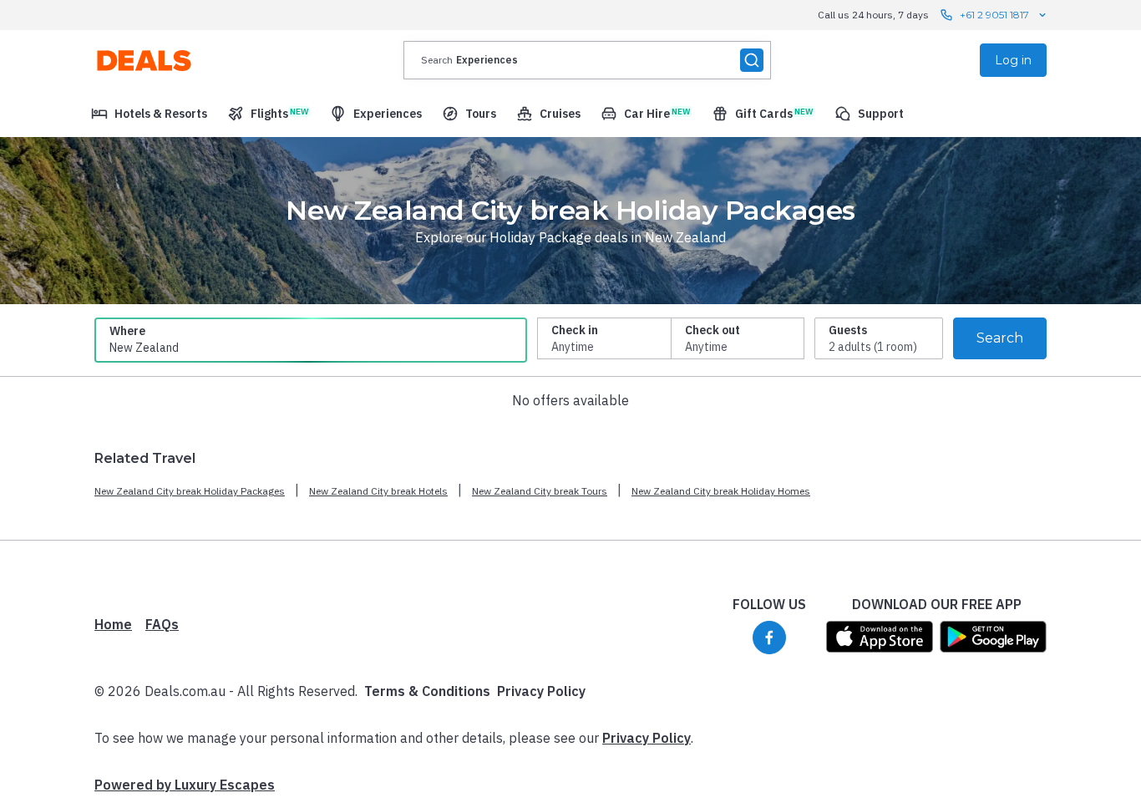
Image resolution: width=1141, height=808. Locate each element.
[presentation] (587, 60)
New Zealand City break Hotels (378, 491)
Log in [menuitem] (1013, 60)
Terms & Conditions (427, 691)
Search (999, 338)
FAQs (162, 624)
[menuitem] (149, 113)
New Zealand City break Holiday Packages (189, 491)
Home (113, 624)
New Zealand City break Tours (539, 491)
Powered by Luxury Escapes (184, 784)
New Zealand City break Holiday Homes (720, 491)
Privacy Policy (541, 691)
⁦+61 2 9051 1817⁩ (994, 14)
